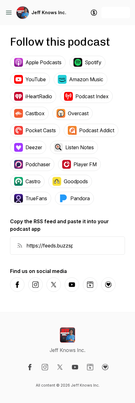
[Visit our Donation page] (105, 367)
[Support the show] (94, 12)
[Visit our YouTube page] (75, 367)
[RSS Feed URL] (20, 245)
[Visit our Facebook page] (30, 367)
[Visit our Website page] (90, 367)
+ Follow (115, 12)
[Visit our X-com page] (60, 367)
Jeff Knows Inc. (48, 12)
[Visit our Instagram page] (45, 367)
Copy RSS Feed (99, 245)
